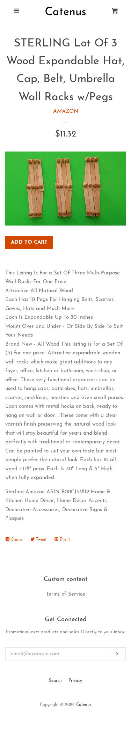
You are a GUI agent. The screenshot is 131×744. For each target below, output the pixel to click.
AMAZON (65, 111)
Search (55, 681)
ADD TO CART (29, 242)
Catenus (84, 705)
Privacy (75, 681)
